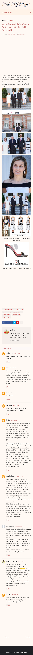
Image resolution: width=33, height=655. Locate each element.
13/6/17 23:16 (14, 420)
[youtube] (15, 341)
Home (3, 20)
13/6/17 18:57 (13, 368)
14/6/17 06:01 (21, 561)
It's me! (8, 595)
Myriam (9, 405)
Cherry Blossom (11, 561)
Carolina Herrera (10, 20)
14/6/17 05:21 (18, 526)
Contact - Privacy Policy (12, 652)
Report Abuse (23, 652)
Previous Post (6, 637)
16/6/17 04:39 (15, 594)
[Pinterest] (17, 322)
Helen (12, 330)
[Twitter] (14, 322)
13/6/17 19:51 (16, 393)
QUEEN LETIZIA (18, 309)
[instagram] (10, 341)
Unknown (9, 353)
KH (7, 368)
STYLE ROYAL (6, 317)
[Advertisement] (16, 54)
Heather (9, 393)
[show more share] (21, 322)
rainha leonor (11, 476)
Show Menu (8, 12)
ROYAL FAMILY (7, 312)
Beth (8, 420)
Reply (8, 361)
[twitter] (13, 341)
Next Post (27, 637)
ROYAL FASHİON (17, 312)
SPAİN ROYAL (16, 314)
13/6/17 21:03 (16, 405)
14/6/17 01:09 (19, 476)
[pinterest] (18, 341)
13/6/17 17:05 (17, 353)
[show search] (30, 12)
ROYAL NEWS (6, 314)
